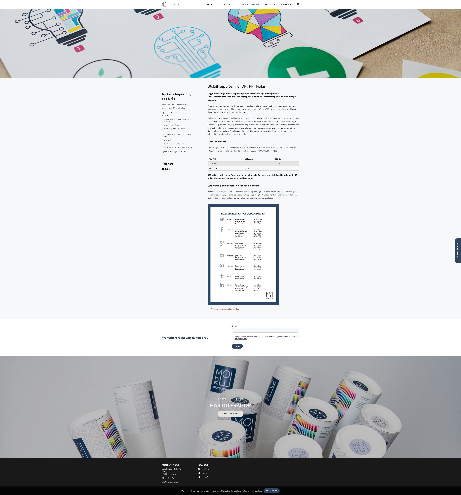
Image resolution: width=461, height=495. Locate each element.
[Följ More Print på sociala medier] (163, 169)
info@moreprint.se (170, 482)
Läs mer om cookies (253, 491)
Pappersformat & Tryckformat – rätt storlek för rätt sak (178, 135)
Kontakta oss (458, 250)
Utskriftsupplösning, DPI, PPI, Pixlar (175, 144)
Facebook (205, 469)
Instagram (205, 473)
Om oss (269, 4)
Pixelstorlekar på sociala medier (225, 309)
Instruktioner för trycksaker (173, 108)
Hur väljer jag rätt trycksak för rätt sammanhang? (174, 130)
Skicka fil (285, 4)
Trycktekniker (168, 140)
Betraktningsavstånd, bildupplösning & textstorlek (176, 120)
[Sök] (296, 4)
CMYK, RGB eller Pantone (172, 125)
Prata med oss (230, 414)
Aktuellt (229, 4)
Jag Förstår (271, 491)
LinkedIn (205, 477)
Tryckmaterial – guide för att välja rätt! (176, 152)
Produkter (211, 4)
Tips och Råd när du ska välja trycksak (174, 114)
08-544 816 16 (168, 478)
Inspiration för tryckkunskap (174, 104)
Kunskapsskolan (249, 4)
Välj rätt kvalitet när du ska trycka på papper (178, 147)
